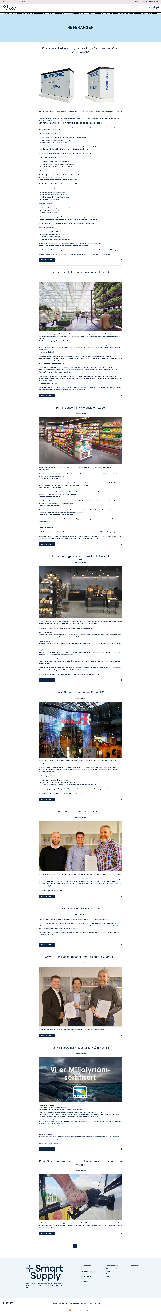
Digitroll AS (89, 1310)
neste (86, 1246)
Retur (107, 1276)
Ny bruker (135, 2)
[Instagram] (7, 1303)
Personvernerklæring (87, 1279)
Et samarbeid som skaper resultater (80, 811)
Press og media (85, 1269)
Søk (149, 8)
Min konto (133, 1269)
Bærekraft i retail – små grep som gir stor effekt (80, 272)
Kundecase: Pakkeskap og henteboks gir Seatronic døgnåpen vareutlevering (80, 50)
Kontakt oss (84, 1281)
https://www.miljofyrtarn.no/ (52, 1143)
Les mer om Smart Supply (32, 1291)
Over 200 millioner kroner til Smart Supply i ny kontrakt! (80, 957)
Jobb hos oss (85, 1274)
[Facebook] (3, 1303)
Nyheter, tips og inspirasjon (89, 1271)
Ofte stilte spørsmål (111, 1269)
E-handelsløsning (76, 1310)
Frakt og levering (110, 1274)
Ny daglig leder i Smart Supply (80, 908)
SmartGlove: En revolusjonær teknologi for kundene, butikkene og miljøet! (80, 1163)
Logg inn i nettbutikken (150, 2)
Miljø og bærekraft (86, 1276)
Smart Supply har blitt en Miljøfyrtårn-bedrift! (80, 1047)
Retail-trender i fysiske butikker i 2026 (80, 407)
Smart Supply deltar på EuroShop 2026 (80, 692)
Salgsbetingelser (111, 1271)
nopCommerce (63, 1303)
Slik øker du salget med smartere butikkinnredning (80, 556)
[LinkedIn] (11, 1303)
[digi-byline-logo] (70, 1310)
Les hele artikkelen (46, 260)
